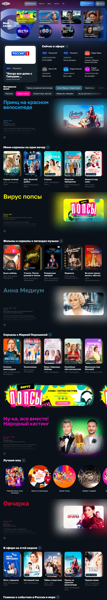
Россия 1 (17, 68)
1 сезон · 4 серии (9, 174)
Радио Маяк (96, 53)
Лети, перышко (11, 580)
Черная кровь (92, 580)
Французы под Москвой (92, 368)
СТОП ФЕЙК (47, 60)
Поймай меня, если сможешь (15, 492)
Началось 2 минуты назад (13, 79)
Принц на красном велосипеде (71, 582)
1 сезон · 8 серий (70, 268)
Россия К (74, 53)
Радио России (76, 69)
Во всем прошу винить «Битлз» (93, 274)
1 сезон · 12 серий (30, 268)
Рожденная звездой (50, 274)
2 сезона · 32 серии (30, 361)
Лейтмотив (46, 76)
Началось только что (69, 73)
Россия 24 (53, 53)
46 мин (88, 268)
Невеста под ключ (91, 180)
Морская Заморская (70, 180)
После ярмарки (69, 60)
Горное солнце (10, 179)
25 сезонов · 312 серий (51, 575)
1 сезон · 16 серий (10, 268)
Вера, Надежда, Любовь (52, 368)
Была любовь (10, 273)
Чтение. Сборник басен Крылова (92, 61)
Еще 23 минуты (89, 57)
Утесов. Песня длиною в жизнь (32, 274)
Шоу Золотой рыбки (30, 180)
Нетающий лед (31, 580)
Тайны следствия (53, 580)
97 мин (27, 575)
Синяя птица (64, 491)
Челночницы (30, 367)
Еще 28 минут (67, 57)
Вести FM (52, 69)
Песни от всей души (39, 491)
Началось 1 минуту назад (48, 57)
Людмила (69, 273)
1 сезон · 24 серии (50, 361)
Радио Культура (95, 69)
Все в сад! (67, 76)
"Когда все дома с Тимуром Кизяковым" (19, 76)
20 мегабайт (90, 76)
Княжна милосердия (9, 368)
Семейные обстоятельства (73, 368)
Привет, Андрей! (89, 491)
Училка (48, 179)
